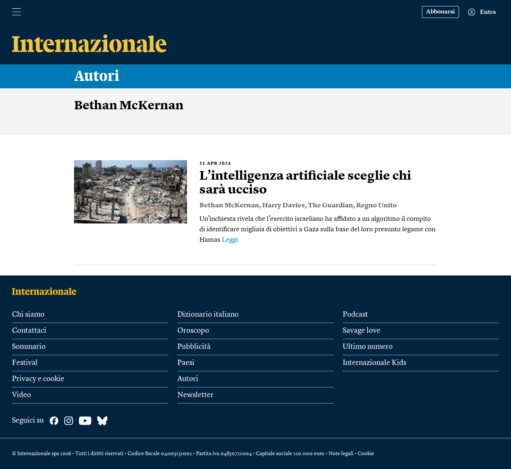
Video (21, 395)
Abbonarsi (440, 12)
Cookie (366, 453)
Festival (25, 363)
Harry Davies (283, 205)
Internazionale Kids (374, 363)
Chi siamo (28, 315)
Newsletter (195, 395)
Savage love (361, 331)
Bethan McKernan (229, 205)
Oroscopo (193, 331)
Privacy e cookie (38, 379)
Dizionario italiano (208, 315)
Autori (97, 76)
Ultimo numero (368, 347)
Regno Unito (376, 205)
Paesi (186, 363)
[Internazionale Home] (46, 291)
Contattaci (29, 331)
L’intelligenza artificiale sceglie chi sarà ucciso (305, 183)
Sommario (29, 347)
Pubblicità (194, 347)
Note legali (341, 453)
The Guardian (330, 205)
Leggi (230, 240)
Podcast (355, 315)
